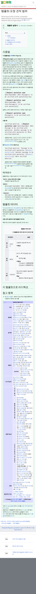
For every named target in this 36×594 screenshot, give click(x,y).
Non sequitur (26, 321)
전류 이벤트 (17, 380)
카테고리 (3, 521)
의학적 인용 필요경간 (23, 450)
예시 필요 (16, 357)
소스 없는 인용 (21, 462)
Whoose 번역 (17, 340)
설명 (15, 359)
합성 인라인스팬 (18, 337)
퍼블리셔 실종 (21, 417)
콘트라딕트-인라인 (23, 389)
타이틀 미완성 (22, 420)
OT (11, 188)
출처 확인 (20, 480)
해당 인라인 (17, 319)
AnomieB (8, 188)
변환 (18, 506)
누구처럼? (16, 308)
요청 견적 (20, 464)
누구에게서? (26, 306)
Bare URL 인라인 (22, 401)
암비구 (16, 312)
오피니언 (26, 346)
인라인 (17, 489)
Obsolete (20, 455)
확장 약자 (27, 317)
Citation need (21, 436)
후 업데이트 (17, 384)
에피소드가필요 (22, 406)
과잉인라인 (21, 443)
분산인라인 (21, 391)
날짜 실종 (20, 403)
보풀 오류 (23, 80)
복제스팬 (23, 368)
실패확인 (29, 443)
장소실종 (23, 415)
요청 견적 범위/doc (27, 506)
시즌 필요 (20, 418)
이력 (26, 25)
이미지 (30, 445)
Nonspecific (21, 452)
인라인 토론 (28, 337)
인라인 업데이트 (27, 384)
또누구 (16, 366)
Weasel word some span (21, 353)
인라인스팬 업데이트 (20, 386)
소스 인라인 (22, 459)
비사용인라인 (21, 441)
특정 (23, 362)
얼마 (15, 355)
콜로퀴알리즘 (17, 484)
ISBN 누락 (20, 411)
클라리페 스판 (17, 314)
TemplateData (18, 210)
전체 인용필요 (21, 408)
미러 (22, 510)
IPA (15, 331)
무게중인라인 (24, 373)
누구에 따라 (17, 304)
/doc (4, 514)
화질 (21, 355)
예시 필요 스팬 (25, 357)
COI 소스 (20, 440)
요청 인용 (9, 297)
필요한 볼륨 (21, 424)
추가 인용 (20, 426)
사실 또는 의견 (18, 346)
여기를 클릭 (25, 214)
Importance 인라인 (26, 369)
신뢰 (28, 473)
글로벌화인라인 (25, 375)
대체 (11, 56)
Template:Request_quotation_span (13, 528)
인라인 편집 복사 (18, 486)
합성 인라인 (25, 335)
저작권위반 (17, 326)
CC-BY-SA (27, 528)
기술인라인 (23, 487)
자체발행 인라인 (22, 469)
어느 (24, 322)
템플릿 (12, 506)
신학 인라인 (29, 486)
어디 (21, 364)
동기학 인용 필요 (22, 433)
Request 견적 (14, 84)
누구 (15, 306)
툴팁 (10, 199)
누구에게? (24, 308)
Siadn (28, 333)
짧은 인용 (22, 410)
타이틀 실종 (21, 422)
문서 (7, 506)
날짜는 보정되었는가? (21, 382)
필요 (18, 331)
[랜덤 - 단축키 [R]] (33, 2)
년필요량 (26, 366)
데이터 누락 (17, 328)
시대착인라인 (17, 377)
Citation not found (23, 438)
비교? (26, 342)
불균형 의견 (28, 349)
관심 (24, 304)
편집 (23, 25)
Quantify (16, 362)
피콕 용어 (16, 348)
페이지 (12, 516)
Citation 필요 (21, 434)
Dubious (28, 391)
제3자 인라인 (21, 473)
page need (25, 413)
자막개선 (28, 330)
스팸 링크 (16, 335)
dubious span (22, 392)
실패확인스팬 (21, 445)
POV (23, 348)
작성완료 (20, 397)
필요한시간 (28, 418)
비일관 (30, 392)
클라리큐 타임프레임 (19, 315)
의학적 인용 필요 (22, 448)
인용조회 (20, 431)
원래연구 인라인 (25, 331)
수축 (29, 466)
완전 (29, 408)
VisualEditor (17, 208)
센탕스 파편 (17, 322)
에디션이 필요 (21, 404)
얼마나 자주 (17, 360)
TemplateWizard (8, 208)
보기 (20, 25)
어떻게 (21, 359)
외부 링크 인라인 (18, 330)
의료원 (23, 476)
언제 (15, 364)
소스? (21, 478)
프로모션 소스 (21, 461)
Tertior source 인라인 (24, 471)
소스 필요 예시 (21, 429)
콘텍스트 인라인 (18, 317)
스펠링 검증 (20, 339)
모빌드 (27, 411)
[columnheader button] (10, 237)
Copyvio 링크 (26, 326)
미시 (24, 360)
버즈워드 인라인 (18, 342)
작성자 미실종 (21, 399)
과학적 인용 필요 (22, 468)
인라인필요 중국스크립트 (20, 325)
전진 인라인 (25, 371)
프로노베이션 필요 (19, 333)
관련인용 (24, 447)
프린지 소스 (23, 475)
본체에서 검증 (21, 454)
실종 (29, 424)
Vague (29, 362)
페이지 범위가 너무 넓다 (24, 457)
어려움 (16, 482)
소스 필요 (22, 427)
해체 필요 (25, 328)
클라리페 (22, 312)
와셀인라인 (18, 351)
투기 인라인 (21, 394)
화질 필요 (27, 355)
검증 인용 (27, 478)
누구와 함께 (22, 310)
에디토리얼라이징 (18, 344)
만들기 (26, 510)
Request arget (12, 63)
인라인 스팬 (16, 321)
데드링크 (27, 403)
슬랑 (16, 487)
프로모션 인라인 (18, 349)
